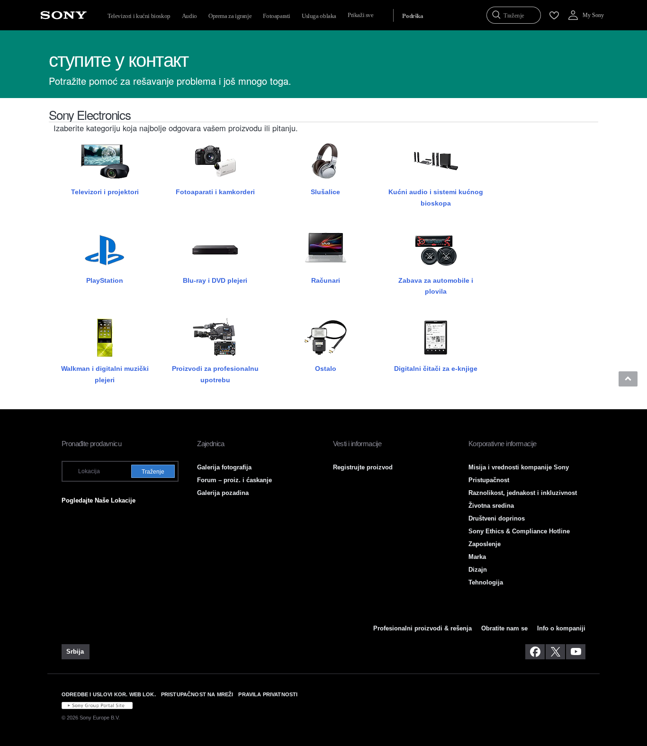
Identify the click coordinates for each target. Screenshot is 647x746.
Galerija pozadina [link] (223, 492)
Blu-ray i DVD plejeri (215, 280)
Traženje (153, 471)
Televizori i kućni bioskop (139, 15)
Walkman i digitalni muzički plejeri (105, 374)
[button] (628, 378)
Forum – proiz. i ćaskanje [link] (234, 480)
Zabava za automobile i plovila (435, 286)
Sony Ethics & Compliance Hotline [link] (519, 531)
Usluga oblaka (319, 15)
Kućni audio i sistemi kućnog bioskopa (435, 197)
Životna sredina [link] (491, 505)
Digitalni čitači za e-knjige (435, 368)
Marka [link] (477, 556)
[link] (76, 651)
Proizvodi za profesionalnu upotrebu (215, 374)
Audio (189, 15)
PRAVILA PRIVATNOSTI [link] (267, 694)
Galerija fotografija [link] (224, 467)
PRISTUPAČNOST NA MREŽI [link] (197, 694)
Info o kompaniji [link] (561, 628)
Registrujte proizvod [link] (363, 467)
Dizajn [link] (477, 569)
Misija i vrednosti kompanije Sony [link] (518, 467)
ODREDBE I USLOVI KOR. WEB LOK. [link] (109, 694)
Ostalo (325, 368)
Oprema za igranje (230, 15)
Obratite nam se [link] (504, 628)
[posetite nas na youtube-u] (575, 651)
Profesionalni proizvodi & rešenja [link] (422, 628)
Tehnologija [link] (485, 582)
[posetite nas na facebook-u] (535, 651)
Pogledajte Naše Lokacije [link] (98, 500)
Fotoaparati (276, 15)
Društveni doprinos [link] (496, 518)
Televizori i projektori (105, 192)
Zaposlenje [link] (484, 544)
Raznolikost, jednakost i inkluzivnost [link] (522, 492)
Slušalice (325, 192)
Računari (325, 280)
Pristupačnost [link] (488, 480)
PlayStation (104, 280)
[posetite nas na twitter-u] (555, 651)
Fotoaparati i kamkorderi (215, 192)
